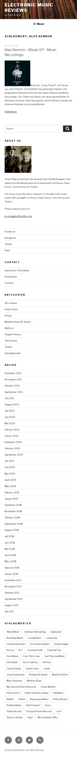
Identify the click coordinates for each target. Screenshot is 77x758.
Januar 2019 (11, 498)
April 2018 (10, 555)
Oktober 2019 (12, 448)
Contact (9, 283)
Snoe (47, 705)
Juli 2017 (9, 611)
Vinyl (30, 717)
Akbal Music (13, 632)
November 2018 (13, 511)
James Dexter (14, 668)
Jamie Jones (32, 668)
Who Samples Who (47, 717)
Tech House (11, 340)
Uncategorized (13, 353)
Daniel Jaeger (61, 644)
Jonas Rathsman (16, 674)
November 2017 (13, 586)
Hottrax (46, 662)
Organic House (13, 334)
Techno (8, 347)
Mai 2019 (10, 473)
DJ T (20, 650)
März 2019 (10, 486)
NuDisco (9, 328)
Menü (40, 23)
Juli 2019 (9, 461)
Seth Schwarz (33, 705)
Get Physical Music (55, 656)
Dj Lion (10, 650)
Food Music (13, 656)
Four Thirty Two (31, 656)
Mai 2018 (10, 549)
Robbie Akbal (14, 705)
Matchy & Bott (60, 674)
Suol (59, 711)
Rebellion (58, 693)
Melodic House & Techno (18, 322)
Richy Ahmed (60, 699)
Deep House (11, 309)
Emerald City (54, 650)
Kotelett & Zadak (38, 674)
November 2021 (13, 379)
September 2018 (14, 524)
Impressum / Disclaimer (17, 270)
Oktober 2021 (12, 385)
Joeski (46, 668)
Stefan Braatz (14, 711)
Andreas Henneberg (35, 632)
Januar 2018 (11, 574)
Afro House (11, 303)
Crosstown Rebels (39, 644)
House (8, 315)
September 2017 (14, 599)
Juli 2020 (10, 411)
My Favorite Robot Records (21, 686)
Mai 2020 (10, 423)
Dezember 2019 (13, 442)
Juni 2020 (10, 417)
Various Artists (15, 717)
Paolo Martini (48, 686)
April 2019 (10, 480)
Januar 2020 (11, 436)
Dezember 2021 (13, 373)
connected (51, 638)
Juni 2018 (10, 542)
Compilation (34, 638)
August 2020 (12, 404)
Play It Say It (13, 693)
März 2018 (10, 561)
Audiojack (55, 632)
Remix (22, 699)
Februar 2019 (12, 492)
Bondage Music (15, 638)
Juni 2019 (10, 467)
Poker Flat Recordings (37, 693)
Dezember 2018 (13, 505)
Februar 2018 (12, 567)
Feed (7, 250)
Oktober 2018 (12, 517)
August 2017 (12, 605)
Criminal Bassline (16, 644)
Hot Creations (30, 662)
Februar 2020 (12, 429)
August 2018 (12, 530)
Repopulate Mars (39, 699)
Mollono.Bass (34, 680)
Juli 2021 (9, 398)
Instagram (10, 238)
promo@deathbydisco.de (18, 216)
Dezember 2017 (13, 580)
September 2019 (14, 454)
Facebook (10, 231)
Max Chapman (14, 680)
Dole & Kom (11, 276)
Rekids (10, 699)
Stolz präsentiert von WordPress (24, 750)
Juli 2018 (9, 536)
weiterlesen (11, 111)
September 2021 (14, 392)
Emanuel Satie (35, 650)
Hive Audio (12, 662)
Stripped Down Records (39, 711)
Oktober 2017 (12, 592)
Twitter (8, 244)
